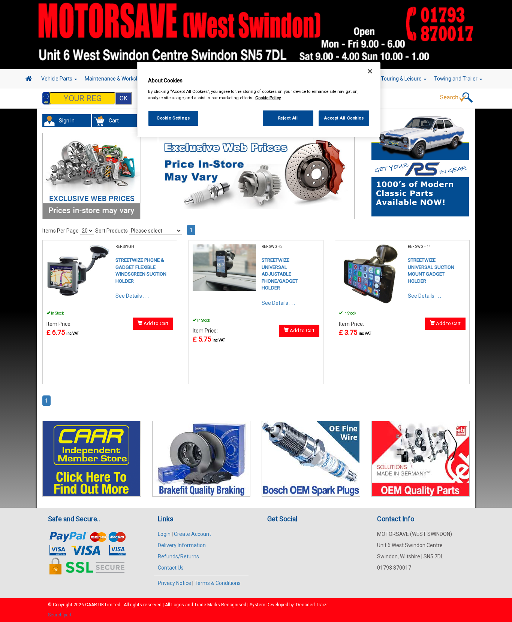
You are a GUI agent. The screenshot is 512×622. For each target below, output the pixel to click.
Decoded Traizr (312, 604)
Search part (60, 615)
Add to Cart (155, 323)
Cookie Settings (173, 118)
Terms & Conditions (218, 583)
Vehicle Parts (57, 79)
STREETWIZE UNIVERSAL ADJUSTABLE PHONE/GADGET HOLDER (280, 274)
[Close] (370, 71)
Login (164, 534)
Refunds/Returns (178, 556)
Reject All (288, 118)
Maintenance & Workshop (115, 79)
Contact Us (171, 568)
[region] (258, 99)
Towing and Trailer (456, 79)
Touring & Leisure (402, 79)
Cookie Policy (268, 97)
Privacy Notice (174, 583)
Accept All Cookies (344, 118)
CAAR (91, 604)
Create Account (192, 534)
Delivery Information (182, 545)
